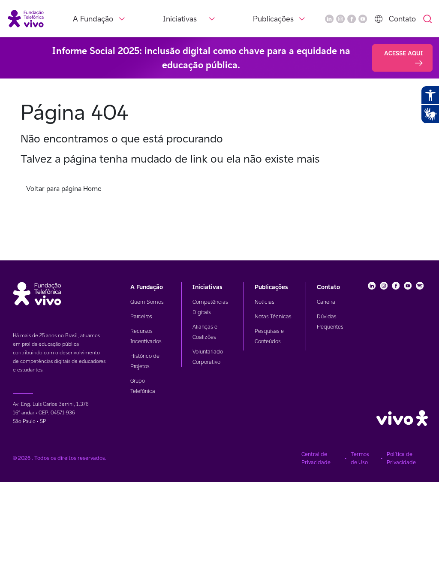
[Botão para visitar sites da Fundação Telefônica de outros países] (378, 19)
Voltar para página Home (64, 188)
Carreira (326, 301)
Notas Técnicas (273, 316)
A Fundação (93, 19)
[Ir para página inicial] (25, 18)
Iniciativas (180, 19)
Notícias (264, 301)
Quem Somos (147, 301)
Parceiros (141, 316)
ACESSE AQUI (403, 53)
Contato (402, 19)
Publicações (273, 19)
